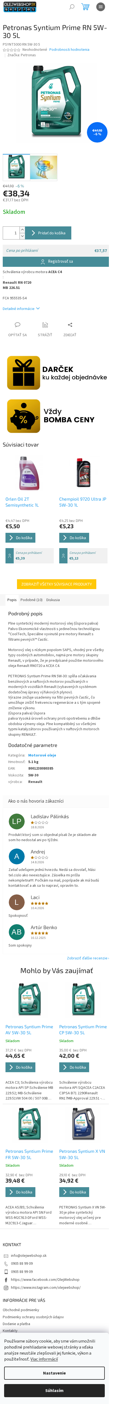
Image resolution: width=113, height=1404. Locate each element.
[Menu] (100, 6)
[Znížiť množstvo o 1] (22, 236)
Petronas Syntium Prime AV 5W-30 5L (29, 1029)
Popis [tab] (12, 600)
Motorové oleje (42, 755)
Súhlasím (54, 1391)
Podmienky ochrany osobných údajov (33, 1317)
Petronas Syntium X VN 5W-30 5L (82, 1154)
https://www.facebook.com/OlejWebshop (45, 1279)
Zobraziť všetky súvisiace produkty (56, 584)
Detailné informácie (19, 309)
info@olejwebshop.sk (29, 1255)
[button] (29, 1074)
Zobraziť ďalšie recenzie (87, 958)
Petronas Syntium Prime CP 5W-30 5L (83, 1029)
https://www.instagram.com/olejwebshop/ (46, 1287)
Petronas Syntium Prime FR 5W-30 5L (29, 1154)
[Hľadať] (71, 6)
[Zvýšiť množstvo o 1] (22, 230)
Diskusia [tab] (53, 600)
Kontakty (10, 1331)
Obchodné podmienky (21, 1310)
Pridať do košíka (52, 232)
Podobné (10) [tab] (32, 600)
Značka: (21, 55)
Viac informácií (44, 1359)
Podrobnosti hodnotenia (69, 49)
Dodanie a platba (16, 1324)
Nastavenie (54, 1373)
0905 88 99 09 (22, 1263)
